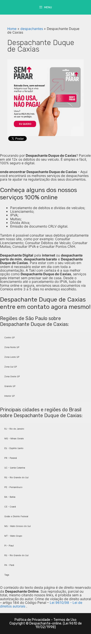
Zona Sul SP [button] (10, 366)
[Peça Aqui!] (45, 97)
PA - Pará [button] (9, 565)
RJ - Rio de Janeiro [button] (14, 428)
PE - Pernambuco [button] (13, 487)
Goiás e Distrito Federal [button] (16, 516)
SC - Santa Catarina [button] (14, 467)
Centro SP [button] (9, 337)
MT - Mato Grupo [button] (13, 535)
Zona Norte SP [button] (11, 347)
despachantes (31, 29)
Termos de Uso (64, 620)
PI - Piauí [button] (9, 545)
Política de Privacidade (32, 620)
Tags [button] (6, 574)
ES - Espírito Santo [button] (13, 448)
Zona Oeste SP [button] (12, 376)
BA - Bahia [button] (9, 497)
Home (12, 29)
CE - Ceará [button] (10, 506)
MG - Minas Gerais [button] (14, 438)
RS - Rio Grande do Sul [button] (16, 477)
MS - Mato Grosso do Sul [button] (17, 526)
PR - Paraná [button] (10, 458)
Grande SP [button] (10, 386)
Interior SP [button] (9, 396)
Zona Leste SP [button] (11, 357)
